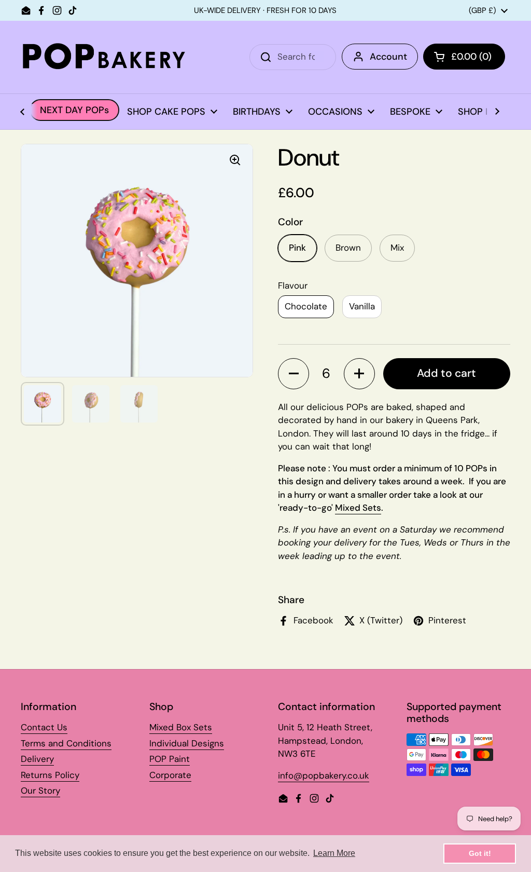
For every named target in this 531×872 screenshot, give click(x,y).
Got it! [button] (480, 853)
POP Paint (169, 759)
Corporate (170, 775)
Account (388, 56)
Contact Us (44, 727)
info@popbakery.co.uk (323, 775)
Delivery (37, 759)
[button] (293, 373)
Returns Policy (50, 775)
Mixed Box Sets (180, 727)
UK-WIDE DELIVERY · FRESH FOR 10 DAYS (265, 11)
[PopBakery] (104, 57)
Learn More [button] (334, 853)
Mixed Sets (358, 507)
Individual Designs (186, 743)
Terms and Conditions (66, 743)
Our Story (40, 790)
